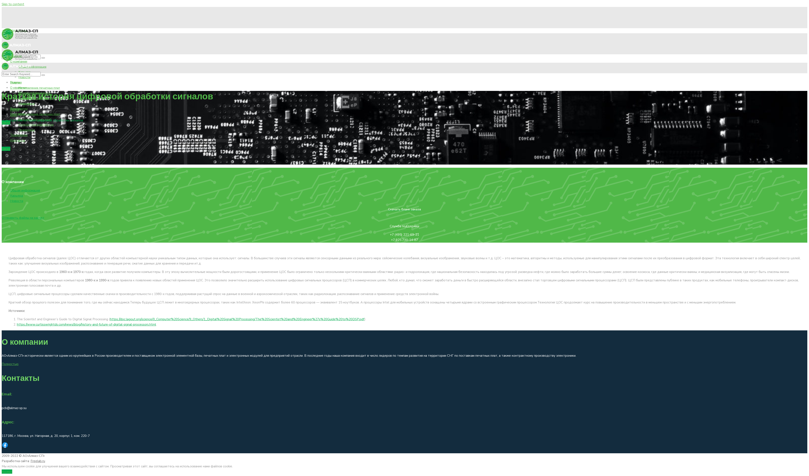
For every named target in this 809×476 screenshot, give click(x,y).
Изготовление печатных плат (39, 88)
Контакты (17, 114)
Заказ (6, 122)
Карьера (16, 196)
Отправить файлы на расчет (23, 218)
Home (14, 110)
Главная (16, 82)
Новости (24, 77)
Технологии (19, 135)
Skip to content (13, 4)
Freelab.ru (38, 461)
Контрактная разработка (36, 125)
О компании (18, 88)
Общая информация (32, 67)
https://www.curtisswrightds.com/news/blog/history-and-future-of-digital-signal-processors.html (86, 324)
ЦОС (13, 115)
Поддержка (27, 130)
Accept (7, 471)
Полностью (10, 364)
